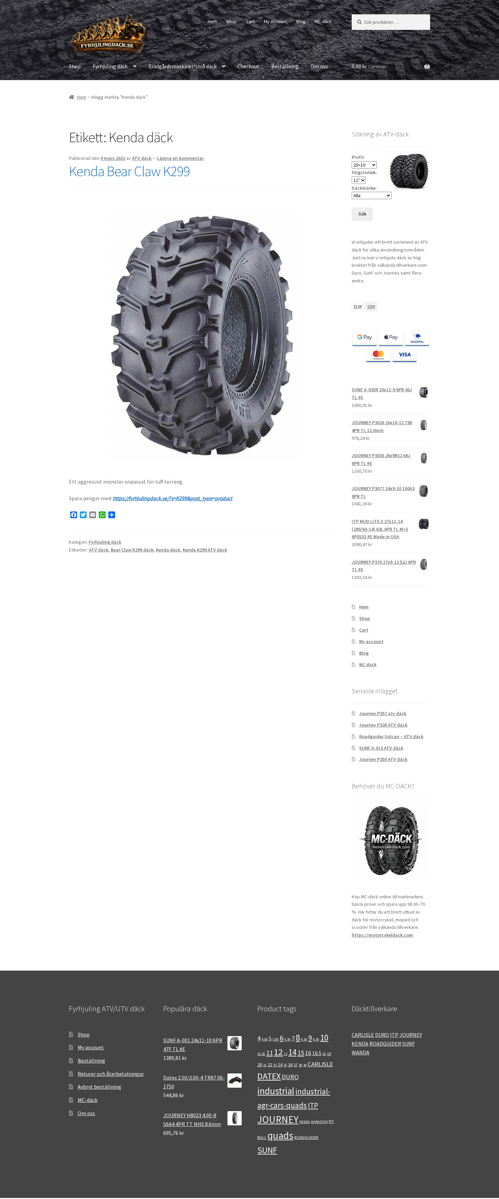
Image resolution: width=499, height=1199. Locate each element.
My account (275, 21)
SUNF (267, 1150)
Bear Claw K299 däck (132, 550)
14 (292, 1052)
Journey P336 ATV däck (383, 725)
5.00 (276, 1039)
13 (285, 1054)
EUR (358, 306)
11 (269, 1052)
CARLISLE (320, 1064)
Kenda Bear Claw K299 (129, 171)
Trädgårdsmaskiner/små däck (182, 66)
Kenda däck (168, 550)
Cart (250, 21)
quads (280, 1135)
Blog (301, 21)
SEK (371, 306)
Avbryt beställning (99, 1086)
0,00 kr (369, 66)
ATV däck (141, 158)
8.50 (304, 1039)
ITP (313, 1105)
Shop (231, 21)
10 (324, 1037)
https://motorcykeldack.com (382, 935)
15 (300, 1052)
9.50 (316, 1039)
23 (275, 1065)
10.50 (261, 1054)
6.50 (287, 1039)
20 (259, 1064)
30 (305, 1065)
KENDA (304, 1122)
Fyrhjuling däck (110, 66)
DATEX (269, 1076)
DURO (290, 1077)
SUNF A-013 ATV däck (381, 748)
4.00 (265, 1039)
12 (278, 1051)
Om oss (319, 66)
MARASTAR (319, 1122)
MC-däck (87, 1100)
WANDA (360, 1052)
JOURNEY (277, 1119)
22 (269, 1065)
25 (285, 1065)
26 (290, 1065)
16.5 (316, 1053)
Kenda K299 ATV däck (205, 550)
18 (324, 1054)
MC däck (323, 21)
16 (308, 1053)
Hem (212, 21)
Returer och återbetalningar (111, 1073)
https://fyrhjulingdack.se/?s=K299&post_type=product (173, 498)
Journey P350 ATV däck (383, 759)
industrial (275, 1091)
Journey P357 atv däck (382, 713)
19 (329, 1053)
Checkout (248, 66)
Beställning (285, 66)
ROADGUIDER (306, 1137)
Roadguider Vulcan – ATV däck (391, 736)
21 (264, 1065)
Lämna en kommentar (180, 158)
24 (280, 1065)
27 (296, 1064)
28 (300, 1065)
